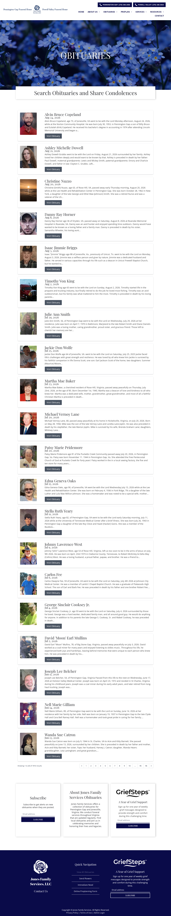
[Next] (151, 766)
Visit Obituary (53, 136)
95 (140, 766)
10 (130, 766)
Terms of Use (86, 912)
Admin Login (99, 912)
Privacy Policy (72, 912)
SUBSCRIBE (38, 819)
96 (146, 766)
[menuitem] (81, 12)
